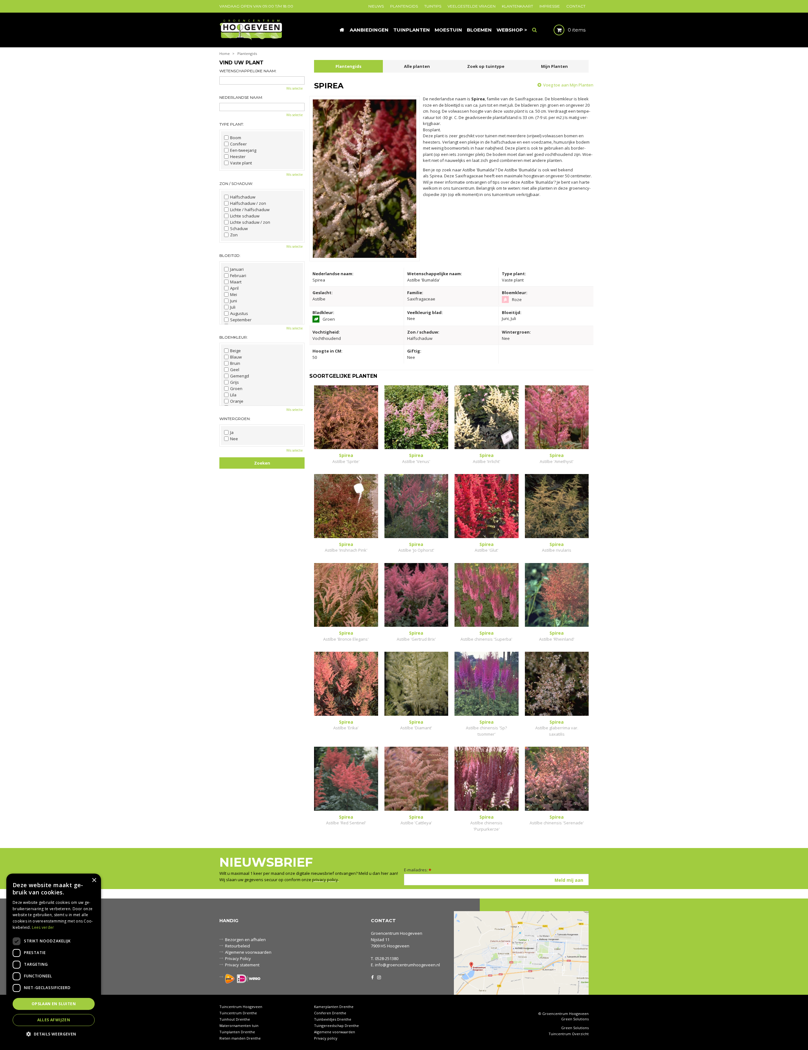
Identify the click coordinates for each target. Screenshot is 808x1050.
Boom (235, 137)
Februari (238, 275)
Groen (236, 388)
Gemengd (239, 376)
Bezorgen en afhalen (245, 939)
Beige (235, 350)
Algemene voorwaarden (248, 952)
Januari (237, 269)
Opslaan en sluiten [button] (54, 1003)
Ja (232, 432)
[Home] (342, 30)
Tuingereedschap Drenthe (336, 1025)
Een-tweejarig (243, 150)
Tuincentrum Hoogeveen (240, 1006)
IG (378, 976)
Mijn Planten (554, 66)
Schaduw (239, 228)
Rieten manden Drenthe (240, 1038)
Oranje (236, 401)
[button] (54, 1033)
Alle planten (417, 66)
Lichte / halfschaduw (250, 209)
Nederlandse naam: (241, 97)
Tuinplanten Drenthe (237, 1031)
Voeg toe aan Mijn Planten (568, 85)
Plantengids (348, 66)
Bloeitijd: (230, 255)
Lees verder (43, 927)
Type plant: (231, 124)
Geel (234, 369)
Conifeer (238, 144)
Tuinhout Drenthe (234, 1019)
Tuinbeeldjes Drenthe (332, 1019)
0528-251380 (386, 958)
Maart (235, 282)
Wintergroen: (235, 418)
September (241, 319)
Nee (234, 438)
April (234, 288)
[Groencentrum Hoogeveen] (251, 29)
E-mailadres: (417, 870)
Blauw (236, 357)
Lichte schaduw (244, 216)
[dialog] (53, 959)
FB (372, 976)
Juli (232, 307)
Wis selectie (294, 88)
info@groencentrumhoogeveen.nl (407, 965)
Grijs (234, 382)
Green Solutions (575, 1019)
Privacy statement (242, 965)
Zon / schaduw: (236, 183)
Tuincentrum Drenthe (238, 1013)
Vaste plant (241, 163)
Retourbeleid (237, 946)
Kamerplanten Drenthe (334, 1006)
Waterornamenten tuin (238, 1025)
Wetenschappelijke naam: (247, 70)
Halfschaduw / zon (248, 203)
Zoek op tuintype (485, 66)
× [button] (94, 880)
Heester (238, 156)
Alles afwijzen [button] (53, 1020)
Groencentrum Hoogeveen (396, 933)
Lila (233, 395)
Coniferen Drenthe (330, 1013)
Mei (233, 294)
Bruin (235, 363)
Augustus (239, 313)
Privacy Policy (238, 958)
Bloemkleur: (233, 337)
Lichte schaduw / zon (250, 222)
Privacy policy (325, 1038)
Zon (234, 235)
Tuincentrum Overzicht (569, 1034)
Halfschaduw (242, 197)
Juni (233, 301)
